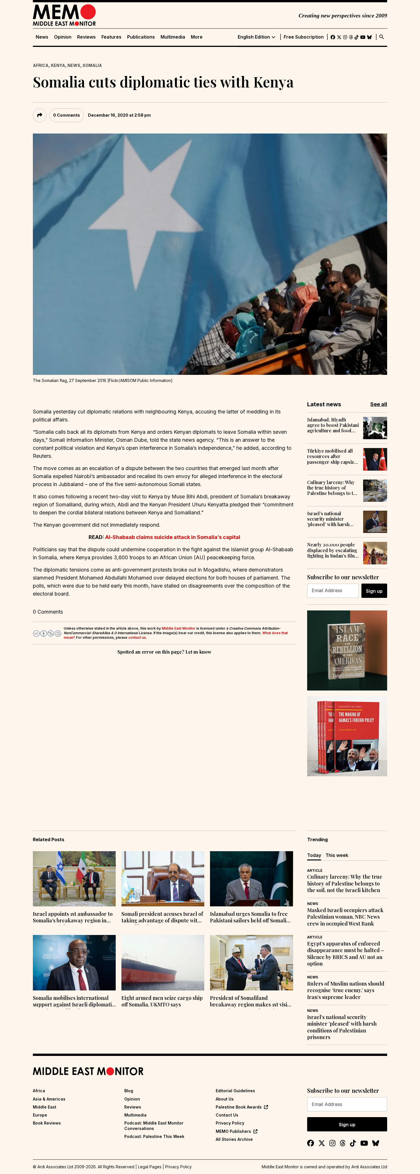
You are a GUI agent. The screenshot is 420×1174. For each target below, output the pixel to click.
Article (315, 870)
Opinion (62, 37)
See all (378, 404)
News (42, 37)
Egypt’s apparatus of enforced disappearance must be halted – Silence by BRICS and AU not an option (345, 953)
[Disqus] (164, 734)
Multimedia (173, 37)
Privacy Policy (230, 1123)
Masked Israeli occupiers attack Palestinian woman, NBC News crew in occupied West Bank (345, 917)
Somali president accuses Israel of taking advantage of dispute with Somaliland (162, 918)
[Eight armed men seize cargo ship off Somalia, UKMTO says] (162, 962)
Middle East (44, 1107)
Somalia (92, 65)
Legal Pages (149, 1166)
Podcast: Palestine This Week (154, 1136)
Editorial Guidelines (235, 1090)
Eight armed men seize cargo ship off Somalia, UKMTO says (162, 1001)
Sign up (374, 591)
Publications (141, 37)
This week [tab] (336, 855)
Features (111, 37)
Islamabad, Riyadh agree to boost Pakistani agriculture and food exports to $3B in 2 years (333, 425)
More (197, 37)
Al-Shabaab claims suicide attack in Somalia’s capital (172, 537)
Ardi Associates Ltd (369, 1166)
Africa (41, 65)
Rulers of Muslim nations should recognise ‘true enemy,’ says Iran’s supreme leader (345, 990)
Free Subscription (304, 37)
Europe (40, 1115)
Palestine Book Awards (239, 1107)
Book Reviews (47, 1123)
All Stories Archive (234, 1139)
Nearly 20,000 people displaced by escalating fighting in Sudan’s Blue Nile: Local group (332, 550)
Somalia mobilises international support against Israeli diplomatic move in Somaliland (73, 1002)
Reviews (86, 37)
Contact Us (227, 1115)
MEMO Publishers (233, 1131)
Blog (128, 1090)
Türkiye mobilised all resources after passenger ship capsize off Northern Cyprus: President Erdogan (332, 456)
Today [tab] (314, 855)
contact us (137, 637)
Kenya (58, 65)
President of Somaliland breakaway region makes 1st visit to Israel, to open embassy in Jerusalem (249, 1002)
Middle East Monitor (178, 628)
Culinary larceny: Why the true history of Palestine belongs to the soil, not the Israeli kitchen (332, 487)
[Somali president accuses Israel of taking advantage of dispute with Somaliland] (162, 879)
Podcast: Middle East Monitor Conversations (153, 1126)
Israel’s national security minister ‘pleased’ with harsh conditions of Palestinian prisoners (330, 519)
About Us (225, 1099)
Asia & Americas (49, 1099)
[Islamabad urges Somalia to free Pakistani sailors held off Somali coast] (251, 879)
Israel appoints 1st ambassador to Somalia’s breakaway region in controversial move (73, 918)
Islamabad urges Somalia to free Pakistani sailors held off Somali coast (249, 918)
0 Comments (66, 115)
